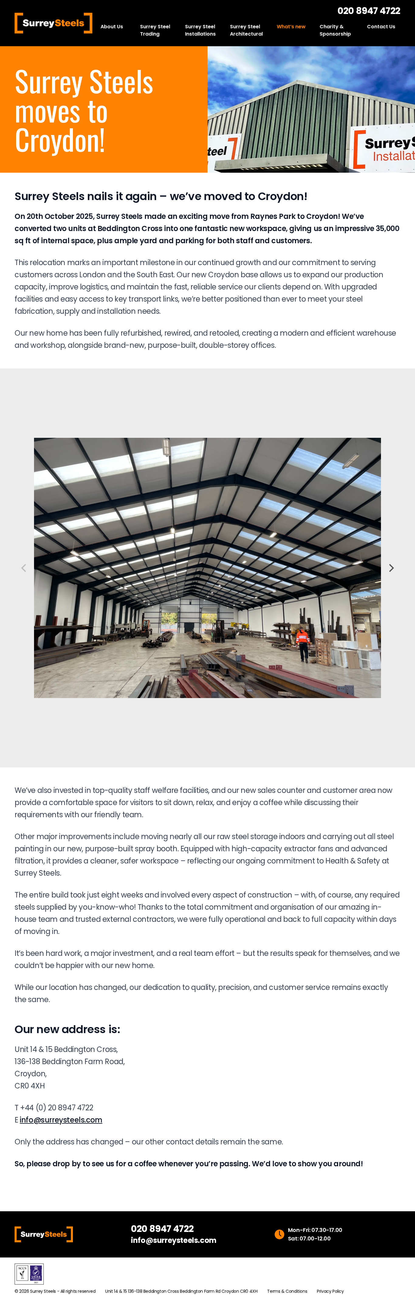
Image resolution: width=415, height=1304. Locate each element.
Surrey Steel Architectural (246, 30)
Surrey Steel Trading (155, 30)
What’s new (291, 26)
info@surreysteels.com (61, 1120)
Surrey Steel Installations (200, 30)
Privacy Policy (330, 1291)
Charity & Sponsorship (335, 30)
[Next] (390, 568)
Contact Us (381, 26)
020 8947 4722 (369, 10)
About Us (112, 26)
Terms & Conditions (287, 1291)
